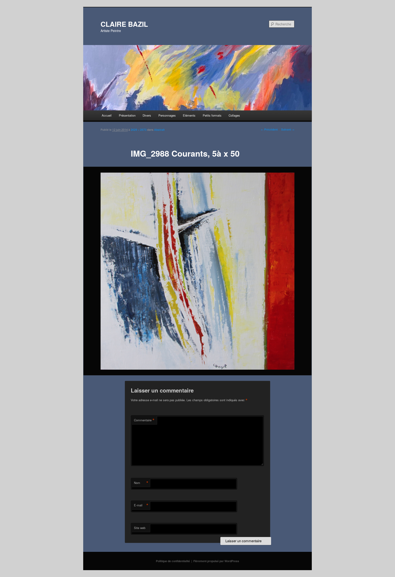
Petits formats (212, 115)
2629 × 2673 (139, 130)
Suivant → (287, 129)
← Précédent (269, 129)
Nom (141, 482)
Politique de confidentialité (173, 561)
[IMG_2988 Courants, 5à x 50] (197, 271)
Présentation (127, 115)
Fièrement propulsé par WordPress (216, 561)
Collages (234, 115)
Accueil (107, 115)
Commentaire (144, 420)
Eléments (189, 115)
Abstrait (159, 130)
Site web (139, 528)
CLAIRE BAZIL (124, 24)
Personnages (167, 115)
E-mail (141, 505)
